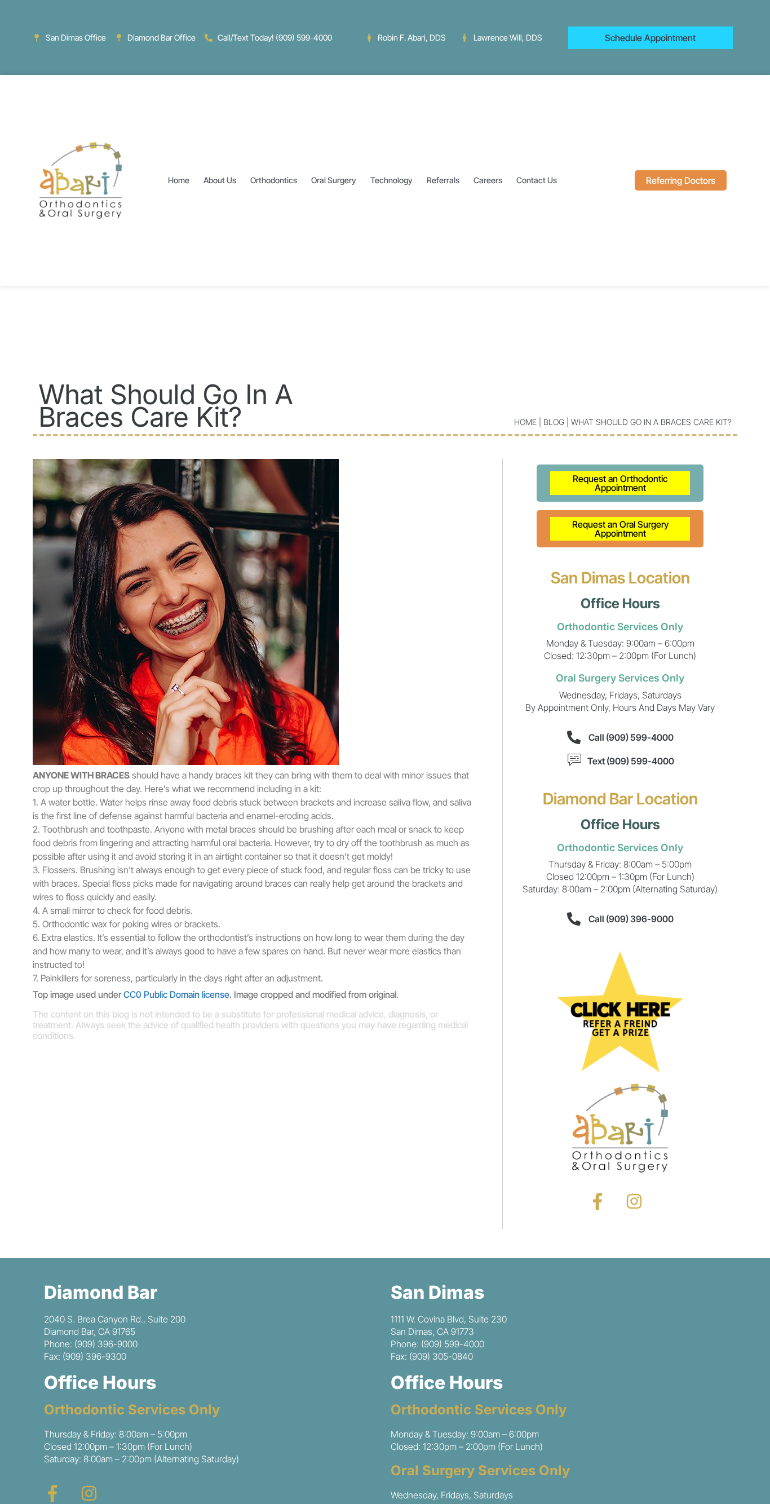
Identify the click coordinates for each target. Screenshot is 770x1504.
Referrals (443, 180)
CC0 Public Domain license (176, 994)
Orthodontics (273, 180)
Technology (391, 180)
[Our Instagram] (634, 1201)
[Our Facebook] (597, 1201)
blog (553, 422)
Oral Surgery (333, 180)
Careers (487, 180)
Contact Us (536, 180)
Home (178, 180)
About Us (219, 180)
